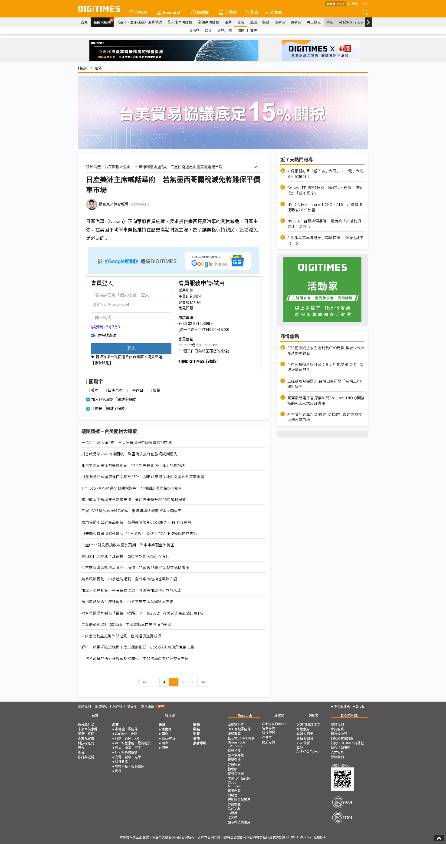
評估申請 (352, 3)
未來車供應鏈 (181, 22)
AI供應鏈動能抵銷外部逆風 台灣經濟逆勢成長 (121, 636)
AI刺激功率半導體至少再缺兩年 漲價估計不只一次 (325, 240)
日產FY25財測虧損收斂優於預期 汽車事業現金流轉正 (127, 545)
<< (144, 682)
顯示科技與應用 (239, 822)
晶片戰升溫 (86, 724)
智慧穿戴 (234, 804)
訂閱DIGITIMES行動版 (347, 743)
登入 (365, 3)
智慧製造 (234, 760)
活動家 (230, 12)
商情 (329, 22)
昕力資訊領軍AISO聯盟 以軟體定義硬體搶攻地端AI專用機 (324, 417)
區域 (240, 22)
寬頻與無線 (236, 774)
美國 (94, 390)
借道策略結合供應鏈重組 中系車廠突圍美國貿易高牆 (127, 601)
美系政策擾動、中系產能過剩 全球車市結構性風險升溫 (129, 579)
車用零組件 (236, 724)
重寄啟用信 (113, 327)
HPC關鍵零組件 (239, 729)
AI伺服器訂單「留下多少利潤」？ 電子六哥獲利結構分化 (325, 173)
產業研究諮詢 (189, 296)
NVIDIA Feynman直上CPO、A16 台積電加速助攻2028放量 (324, 207)
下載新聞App (340, 765)
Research (172, 12)
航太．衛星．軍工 (128, 748)
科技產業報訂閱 (342, 738)
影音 (252, 12)
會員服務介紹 (189, 302)
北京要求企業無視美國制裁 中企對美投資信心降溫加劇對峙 (133, 465)
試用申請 (185, 290)
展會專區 (199, 743)
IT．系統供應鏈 (126, 752)
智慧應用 (302, 729)
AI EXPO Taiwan (351, 22)
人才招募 (337, 752)
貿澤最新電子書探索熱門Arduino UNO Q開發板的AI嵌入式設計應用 (326, 400)
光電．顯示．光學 (128, 757)
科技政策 (121, 761)
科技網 (141, 12)
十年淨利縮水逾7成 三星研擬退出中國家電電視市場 (126, 442)
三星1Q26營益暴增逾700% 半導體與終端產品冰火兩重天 (131, 510)
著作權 (117, 706)
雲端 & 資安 (304, 734)
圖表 (253, 30)
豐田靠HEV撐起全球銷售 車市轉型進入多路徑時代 (125, 556)
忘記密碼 (97, 327)
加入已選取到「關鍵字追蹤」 (115, 399)
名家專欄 (268, 728)
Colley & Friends (274, 724)
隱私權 (132, 706)
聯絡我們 (337, 757)
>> (203, 682)
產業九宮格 (86, 738)
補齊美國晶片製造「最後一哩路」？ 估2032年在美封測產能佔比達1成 (142, 613)
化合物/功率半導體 (241, 738)
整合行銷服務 (340, 748)
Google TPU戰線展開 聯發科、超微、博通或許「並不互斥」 (325, 190)
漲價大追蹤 (103, 21)
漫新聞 (280, 22)
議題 (253, 22)
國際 (241, 30)
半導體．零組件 (126, 729)
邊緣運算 (234, 734)
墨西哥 (137, 390)
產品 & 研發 (304, 738)
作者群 (267, 737)
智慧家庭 (234, 764)
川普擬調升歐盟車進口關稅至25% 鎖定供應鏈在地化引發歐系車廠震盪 (142, 476)
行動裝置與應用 (239, 800)
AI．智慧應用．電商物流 (133, 743)
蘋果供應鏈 (210, 22)
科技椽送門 (86, 743)
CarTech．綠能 (126, 734)
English (361, 706)
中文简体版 (342, 706)
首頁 (84, 22)
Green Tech (236, 742)
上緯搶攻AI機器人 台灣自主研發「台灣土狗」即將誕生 (326, 383)
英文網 (276, 12)
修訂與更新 (86, 757)
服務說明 (101, 706)
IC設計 (232, 813)
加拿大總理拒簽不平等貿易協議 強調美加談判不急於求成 (131, 590)
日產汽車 (115, 390)
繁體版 (331, 4)
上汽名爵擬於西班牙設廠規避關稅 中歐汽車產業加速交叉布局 (135, 658)
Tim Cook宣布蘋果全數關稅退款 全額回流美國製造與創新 (132, 488)
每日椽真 (314, 22)
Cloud (232, 782)
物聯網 (232, 769)
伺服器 (232, 795)
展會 (81, 748)
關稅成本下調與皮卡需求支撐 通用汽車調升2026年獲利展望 (133, 499)
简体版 (340, 4)
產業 (228, 22)
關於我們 (84, 706)
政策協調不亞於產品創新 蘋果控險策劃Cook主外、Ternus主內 (136, 522)
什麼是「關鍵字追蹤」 (109, 408)
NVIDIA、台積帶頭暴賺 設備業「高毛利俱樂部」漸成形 (324, 223)
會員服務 (337, 729)
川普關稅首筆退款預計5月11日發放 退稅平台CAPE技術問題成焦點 (139, 533)
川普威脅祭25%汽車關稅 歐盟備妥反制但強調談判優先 (129, 454)
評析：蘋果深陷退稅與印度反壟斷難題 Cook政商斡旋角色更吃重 (137, 647)
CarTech (234, 808)
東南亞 (194, 30)
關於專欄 (268, 742)
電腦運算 (234, 790)
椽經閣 (203, 12)
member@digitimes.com (198, 345)
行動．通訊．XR (127, 738)
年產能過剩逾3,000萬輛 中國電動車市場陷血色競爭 (126, 624)
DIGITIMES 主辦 (308, 724)
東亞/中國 (225, 30)
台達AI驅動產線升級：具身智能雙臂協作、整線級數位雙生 (325, 367)
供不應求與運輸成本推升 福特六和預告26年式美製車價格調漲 (135, 567)
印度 (208, 30)
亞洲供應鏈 (236, 755)
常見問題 (185, 308)
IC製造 (232, 817)
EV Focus (235, 746)
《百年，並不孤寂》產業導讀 (139, 22)
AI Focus (234, 786)
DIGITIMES (349, 715)
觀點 (265, 22)
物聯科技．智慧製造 (129, 766)
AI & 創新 (303, 743)
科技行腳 (268, 733)
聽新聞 (296, 22)
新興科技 (234, 750)
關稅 (156, 390)
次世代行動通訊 (239, 778)
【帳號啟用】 (102, 363)
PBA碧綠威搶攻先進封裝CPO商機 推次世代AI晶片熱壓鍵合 (325, 350)
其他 (299, 748)
